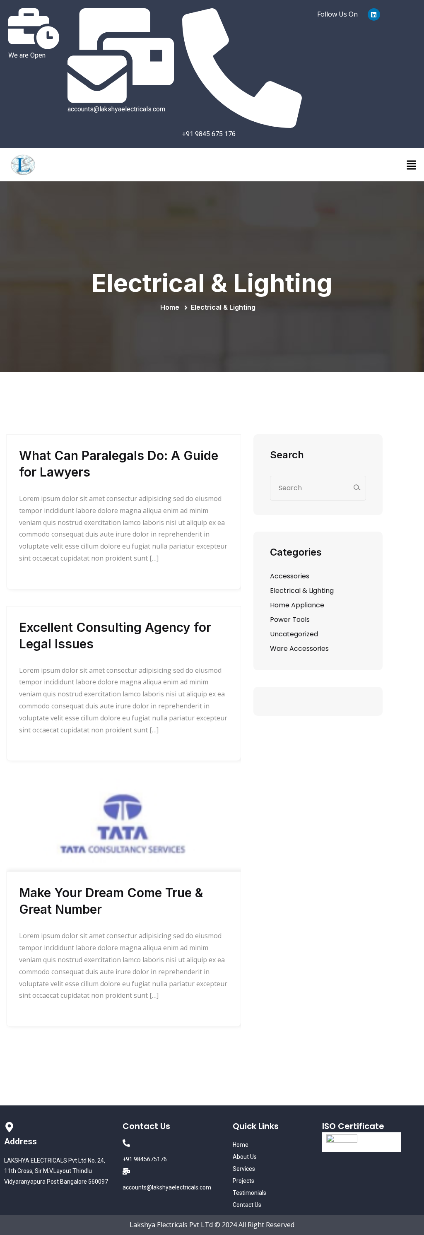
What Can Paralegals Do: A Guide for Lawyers (118, 463)
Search (287, 455)
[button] (411, 164)
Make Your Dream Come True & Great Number (111, 901)
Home (171, 307)
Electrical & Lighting (223, 307)
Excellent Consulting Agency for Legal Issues (115, 635)
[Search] (357, 487)
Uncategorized (294, 634)
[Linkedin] (374, 14)
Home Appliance (297, 605)
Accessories (289, 576)
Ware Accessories (299, 648)
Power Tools (290, 619)
